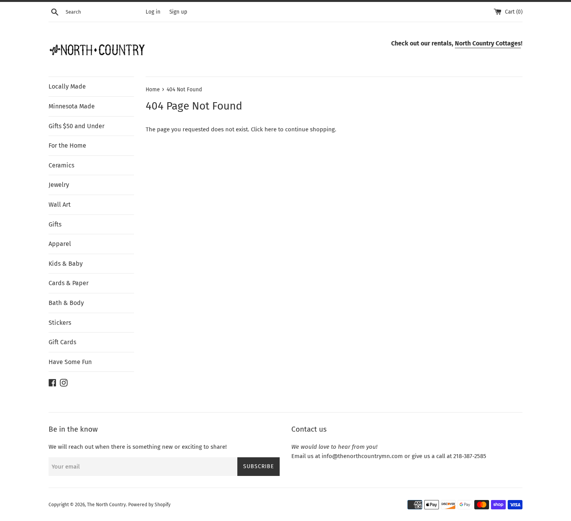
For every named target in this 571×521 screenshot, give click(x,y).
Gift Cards (62, 342)
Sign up (178, 12)
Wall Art (60, 204)
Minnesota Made (72, 106)
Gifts (55, 224)
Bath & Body (66, 303)
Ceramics (61, 165)
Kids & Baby (66, 263)
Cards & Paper (69, 283)
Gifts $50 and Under (76, 126)
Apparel (60, 243)
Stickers (60, 322)
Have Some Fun (70, 362)
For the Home (67, 145)
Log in (153, 12)
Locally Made (67, 86)
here (271, 129)
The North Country (106, 504)
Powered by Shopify (149, 504)
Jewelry (59, 184)
